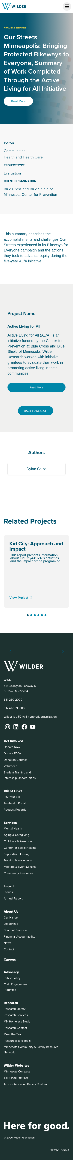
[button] (28, 615)
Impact (9, 886)
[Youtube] (32, 727)
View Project (18, 597)
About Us (11, 911)
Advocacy (11, 972)
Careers (10, 959)
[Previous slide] (10, 651)
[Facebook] (24, 727)
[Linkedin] (16, 727)
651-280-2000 (13, 699)
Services (10, 822)
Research (11, 1002)
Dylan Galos (36, 468)
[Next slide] (63, 651)
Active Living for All (23, 326)
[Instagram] (7, 727)
